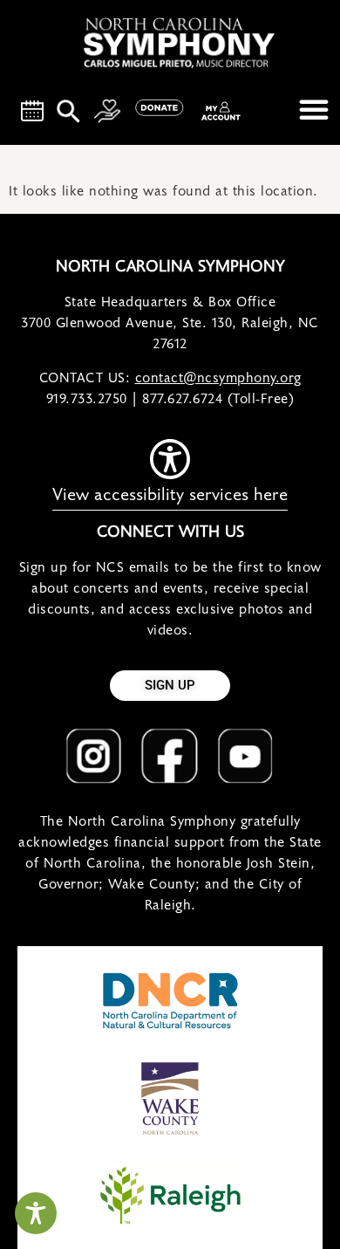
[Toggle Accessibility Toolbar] (35, 1213)
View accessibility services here (170, 495)
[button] (313, 109)
